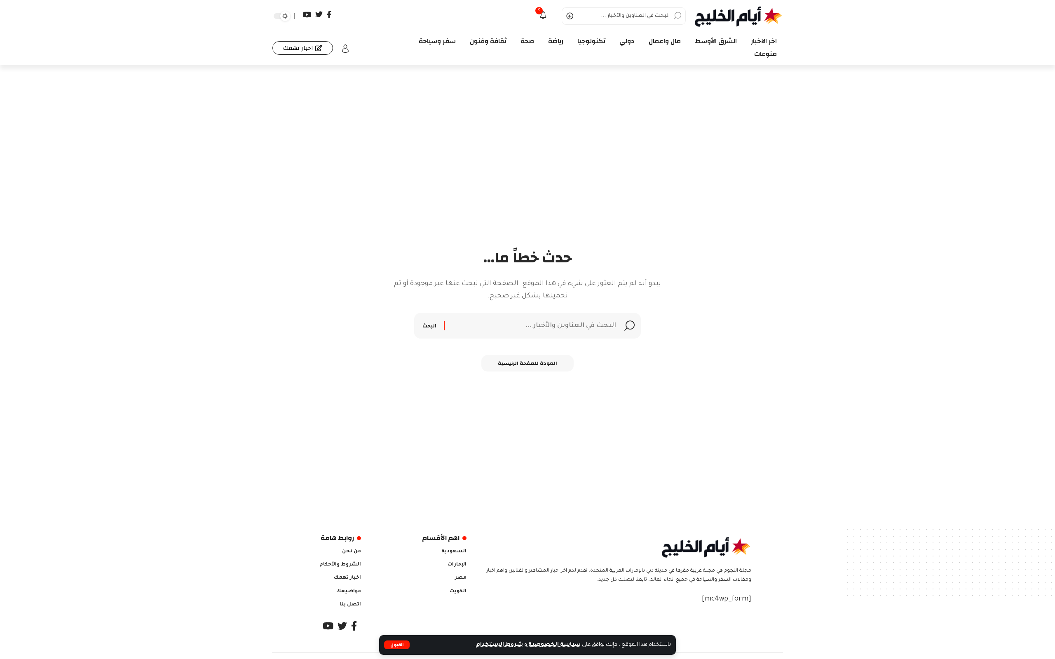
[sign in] (345, 48)
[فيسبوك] (329, 14)
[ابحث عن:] (531, 326)
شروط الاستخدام (499, 645)
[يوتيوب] (307, 14)
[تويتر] (319, 14)
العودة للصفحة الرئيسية (527, 363)
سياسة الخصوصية (554, 645)
